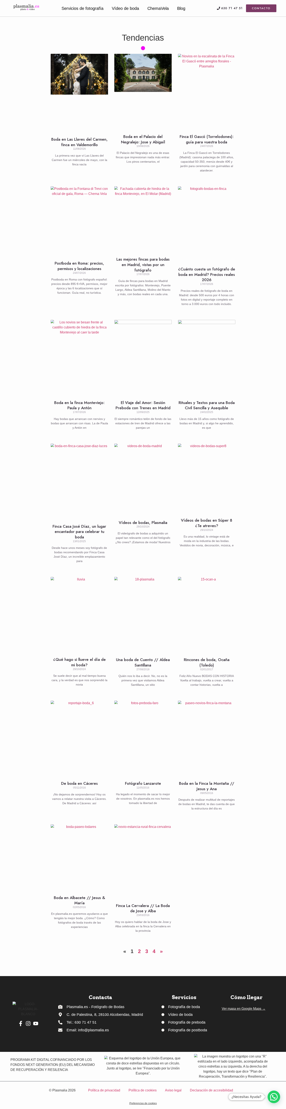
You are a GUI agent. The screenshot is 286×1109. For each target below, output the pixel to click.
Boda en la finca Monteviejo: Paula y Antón (79, 405)
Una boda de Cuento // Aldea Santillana (143, 662)
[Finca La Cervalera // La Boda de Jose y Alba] (143, 861)
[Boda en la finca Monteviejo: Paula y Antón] (79, 358)
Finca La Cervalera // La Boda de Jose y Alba (143, 908)
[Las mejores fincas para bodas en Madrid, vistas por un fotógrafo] (143, 219)
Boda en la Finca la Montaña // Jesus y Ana (206, 786)
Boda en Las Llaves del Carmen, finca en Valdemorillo (79, 142)
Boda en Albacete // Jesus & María (79, 900)
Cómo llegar (247, 997)
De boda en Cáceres (79, 783)
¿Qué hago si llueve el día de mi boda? (79, 662)
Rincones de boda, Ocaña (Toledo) (206, 662)
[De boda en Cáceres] (79, 739)
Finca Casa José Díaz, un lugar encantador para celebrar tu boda (79, 532)
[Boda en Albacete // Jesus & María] (79, 857)
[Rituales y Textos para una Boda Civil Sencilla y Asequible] (206, 358)
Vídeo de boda (125, 8)
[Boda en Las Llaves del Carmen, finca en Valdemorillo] (79, 93)
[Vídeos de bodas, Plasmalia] (143, 480)
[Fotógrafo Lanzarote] (143, 739)
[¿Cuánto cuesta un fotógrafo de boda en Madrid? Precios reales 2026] (206, 224)
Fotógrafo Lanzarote (143, 783)
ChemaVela (158, 8)
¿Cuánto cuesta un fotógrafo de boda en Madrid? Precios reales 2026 (206, 274)
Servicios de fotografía (82, 8)
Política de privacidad (104, 1090)
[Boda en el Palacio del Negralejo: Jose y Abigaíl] (143, 92)
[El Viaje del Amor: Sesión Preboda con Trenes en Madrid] (143, 358)
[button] (274, 1097)
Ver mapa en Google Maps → (243, 1008)
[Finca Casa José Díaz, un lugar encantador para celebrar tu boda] (79, 482)
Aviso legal (173, 1090)
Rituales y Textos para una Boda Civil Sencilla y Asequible (207, 405)
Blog (181, 8)
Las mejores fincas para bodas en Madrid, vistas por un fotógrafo (143, 264)
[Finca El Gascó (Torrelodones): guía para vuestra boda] (206, 92)
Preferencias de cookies (143, 1103)
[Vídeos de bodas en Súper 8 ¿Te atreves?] (206, 479)
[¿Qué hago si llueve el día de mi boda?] (79, 615)
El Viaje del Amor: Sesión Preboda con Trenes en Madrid (143, 405)
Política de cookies (143, 1090)
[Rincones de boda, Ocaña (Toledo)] (206, 615)
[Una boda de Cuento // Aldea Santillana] (143, 615)
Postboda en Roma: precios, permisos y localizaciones (79, 265)
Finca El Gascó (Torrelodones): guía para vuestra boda (207, 139)
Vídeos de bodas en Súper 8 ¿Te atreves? (206, 523)
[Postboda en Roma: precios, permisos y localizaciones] (79, 221)
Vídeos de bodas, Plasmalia (143, 522)
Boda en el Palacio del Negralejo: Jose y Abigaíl (143, 139)
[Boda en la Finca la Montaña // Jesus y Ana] (206, 739)
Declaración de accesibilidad (211, 1090)
